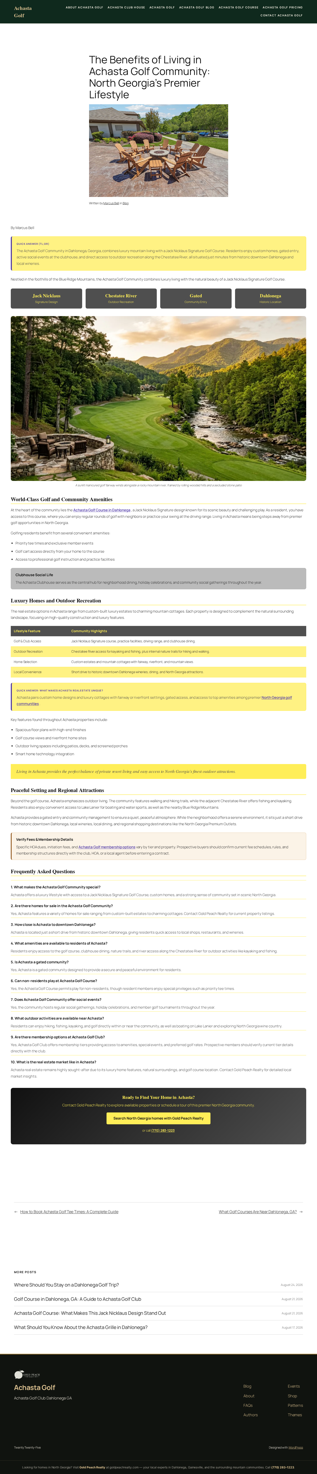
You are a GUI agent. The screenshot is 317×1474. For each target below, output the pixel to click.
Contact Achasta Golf (282, 15)
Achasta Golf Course (239, 7)
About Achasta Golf (85, 7)
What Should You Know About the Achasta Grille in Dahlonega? (81, 1327)
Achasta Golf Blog (197, 7)
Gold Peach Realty (92, 1467)
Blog (126, 203)
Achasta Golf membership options (106, 846)
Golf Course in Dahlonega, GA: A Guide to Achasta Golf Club (77, 1299)
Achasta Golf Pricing (283, 7)
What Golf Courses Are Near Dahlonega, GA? (258, 1211)
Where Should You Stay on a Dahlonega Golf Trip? (66, 1285)
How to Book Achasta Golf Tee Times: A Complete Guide (69, 1211)
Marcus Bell (111, 203)
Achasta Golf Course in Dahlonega (101, 509)
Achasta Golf (23, 11)
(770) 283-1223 (163, 1130)
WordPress (296, 1447)
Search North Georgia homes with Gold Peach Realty (158, 1118)
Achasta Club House (126, 7)
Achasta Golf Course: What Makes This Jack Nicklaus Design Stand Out (90, 1313)
